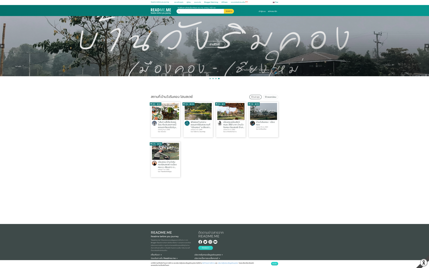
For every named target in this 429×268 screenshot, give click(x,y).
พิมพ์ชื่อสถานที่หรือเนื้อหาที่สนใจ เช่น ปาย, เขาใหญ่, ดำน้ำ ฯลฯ (197, 8)
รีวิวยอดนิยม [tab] (270, 97)
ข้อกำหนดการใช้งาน (208, 263)
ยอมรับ (274, 264)
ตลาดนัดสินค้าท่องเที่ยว (239, 2)
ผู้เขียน (189, 2)
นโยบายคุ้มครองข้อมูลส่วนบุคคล (207, 255)
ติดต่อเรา (205, 248)
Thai (276, 2)
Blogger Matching (211, 2)
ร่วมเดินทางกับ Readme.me (163, 258)
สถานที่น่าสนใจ (178, 2)
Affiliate (224, 2)
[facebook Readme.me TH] (200, 242)
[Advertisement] (214, 200)
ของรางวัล (197, 2)
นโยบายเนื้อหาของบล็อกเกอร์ (206, 258)
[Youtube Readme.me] (215, 242)
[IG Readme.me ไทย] (210, 242)
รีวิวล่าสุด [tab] (255, 97)
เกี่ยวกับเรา (156, 255)
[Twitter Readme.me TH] (205, 242)
